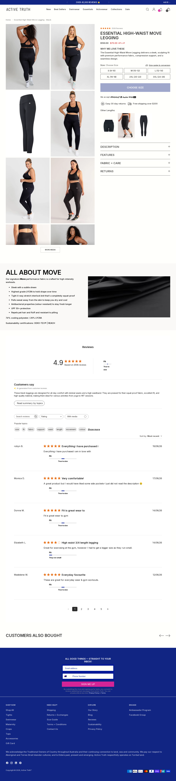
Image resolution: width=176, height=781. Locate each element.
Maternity (10, 724)
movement (71, 429)
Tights (9, 715)
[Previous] (67, 2)
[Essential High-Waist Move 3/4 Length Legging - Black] (126, 125)
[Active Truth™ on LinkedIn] (16, 763)
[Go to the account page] (153, 9)
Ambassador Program (140, 710)
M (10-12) (135, 70)
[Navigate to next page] (107, 609)
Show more (94, 429)
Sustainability (94, 724)
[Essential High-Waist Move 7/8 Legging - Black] (143, 125)
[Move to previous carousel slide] (161, 635)
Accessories (12, 738)
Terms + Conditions (56, 724)
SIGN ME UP (88, 684)
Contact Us (52, 729)
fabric (31, 429)
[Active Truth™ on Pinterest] (20, 763)
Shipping (51, 710)
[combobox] (51, 416)
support (40, 429)
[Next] (109, 2)
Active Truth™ (26, 770)
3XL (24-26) (159, 77)
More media (50, 250)
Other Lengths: (107, 110)
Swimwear (11, 719)
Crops (9, 729)
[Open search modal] (147, 9)
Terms (103, 693)
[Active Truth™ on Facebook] (7, 763)
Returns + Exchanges (57, 715)
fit (23, 429)
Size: (109, 65)
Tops (8, 734)
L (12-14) (159, 70)
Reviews (92, 719)
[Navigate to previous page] (68, 609)
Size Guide (52, 719)
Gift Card (10, 743)
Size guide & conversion (159, 65)
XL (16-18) (111, 77)
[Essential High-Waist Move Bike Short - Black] (108, 125)
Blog (90, 715)
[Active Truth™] (18, 9)
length (59, 429)
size (17, 429)
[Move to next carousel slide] (168, 635)
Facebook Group (137, 715)
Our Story (93, 710)
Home (8, 20)
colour (82, 429)
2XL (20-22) (135, 77)
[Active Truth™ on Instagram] (11, 763)
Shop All (10, 710)
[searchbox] (23, 416)
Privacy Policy (94, 693)
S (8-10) (112, 70)
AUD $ (165, 2)
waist (50, 429)
